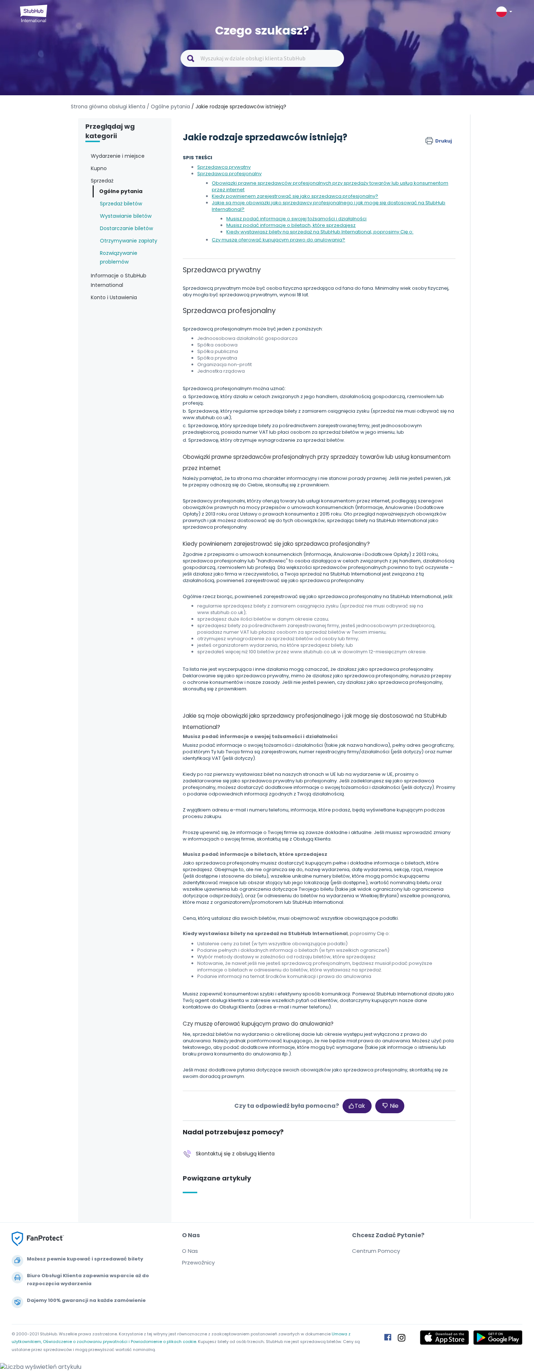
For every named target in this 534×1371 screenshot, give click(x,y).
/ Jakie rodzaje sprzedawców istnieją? (238, 106)
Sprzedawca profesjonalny (229, 173)
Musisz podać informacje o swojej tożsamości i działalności (296, 218)
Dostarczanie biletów (126, 228)
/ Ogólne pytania (168, 106)
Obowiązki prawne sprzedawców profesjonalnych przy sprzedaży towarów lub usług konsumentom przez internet (330, 186)
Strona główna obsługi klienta (109, 106)
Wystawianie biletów (125, 216)
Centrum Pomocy (376, 1251)
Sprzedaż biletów (121, 203)
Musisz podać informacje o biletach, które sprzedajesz (291, 225)
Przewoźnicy (198, 1262)
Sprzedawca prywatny (224, 167)
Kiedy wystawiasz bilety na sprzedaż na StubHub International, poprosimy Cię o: (319, 231)
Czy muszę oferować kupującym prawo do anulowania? (278, 239)
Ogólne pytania (120, 191)
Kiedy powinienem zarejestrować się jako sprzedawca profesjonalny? (295, 196)
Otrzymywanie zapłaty (128, 240)
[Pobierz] (253, 609)
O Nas (190, 1251)
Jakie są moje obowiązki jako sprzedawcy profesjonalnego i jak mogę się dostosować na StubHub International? (328, 206)
